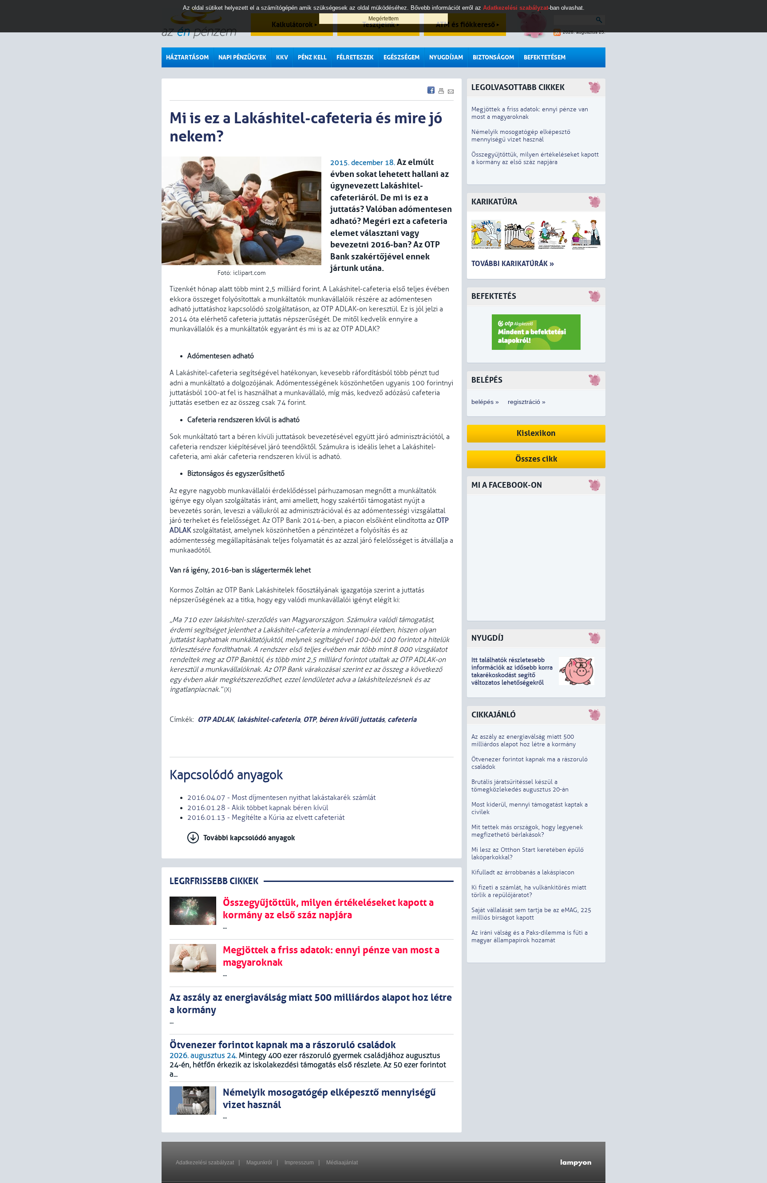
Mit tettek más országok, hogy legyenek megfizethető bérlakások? (527, 830)
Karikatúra (494, 202)
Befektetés (493, 296)
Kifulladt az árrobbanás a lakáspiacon (522, 872)
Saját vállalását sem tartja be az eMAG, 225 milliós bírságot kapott (531, 913)
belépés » (485, 401)
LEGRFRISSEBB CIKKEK (214, 881)
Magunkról (259, 1162)
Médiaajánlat (342, 1162)
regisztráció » (527, 401)
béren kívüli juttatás (351, 719)
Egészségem (401, 57)
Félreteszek (355, 57)
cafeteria (401, 719)
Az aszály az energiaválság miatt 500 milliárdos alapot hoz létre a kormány (523, 740)
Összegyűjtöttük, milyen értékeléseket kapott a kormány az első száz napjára (535, 158)
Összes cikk (536, 459)
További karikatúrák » (512, 263)
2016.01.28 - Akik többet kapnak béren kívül (257, 808)
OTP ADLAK (216, 719)
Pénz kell (312, 57)
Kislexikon (536, 433)
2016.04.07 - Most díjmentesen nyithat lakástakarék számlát (281, 798)
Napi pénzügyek (242, 57)
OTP (309, 719)
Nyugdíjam (446, 57)
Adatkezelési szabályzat (205, 1162)
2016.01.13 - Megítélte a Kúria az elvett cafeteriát (265, 818)
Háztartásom (187, 57)
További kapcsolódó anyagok (249, 838)
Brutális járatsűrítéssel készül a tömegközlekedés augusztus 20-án (520, 785)
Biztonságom (493, 57)
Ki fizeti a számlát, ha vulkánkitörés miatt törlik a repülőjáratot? (528, 891)
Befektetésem (544, 57)
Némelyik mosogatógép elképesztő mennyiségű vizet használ (520, 135)
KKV (282, 57)
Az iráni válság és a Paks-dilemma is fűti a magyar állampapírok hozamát (529, 936)
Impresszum (299, 1162)
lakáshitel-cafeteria (268, 719)
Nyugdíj (487, 638)
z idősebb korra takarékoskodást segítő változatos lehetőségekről (512, 675)
